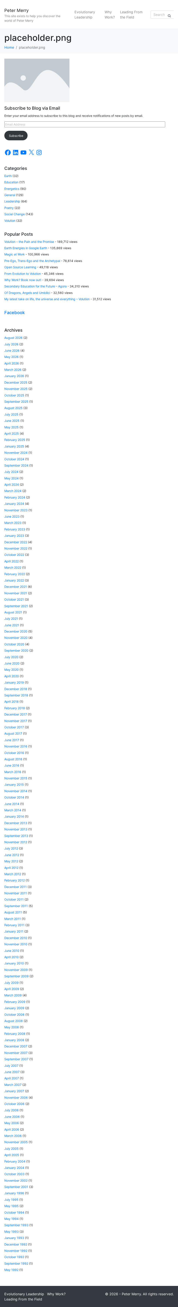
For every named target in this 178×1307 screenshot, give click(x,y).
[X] (31, 152)
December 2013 (15, 823)
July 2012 (11, 848)
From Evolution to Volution (22, 273)
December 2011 (15, 887)
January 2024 (14, 503)
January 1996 (14, 1193)
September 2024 (16, 465)
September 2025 (16, 401)
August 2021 (13, 612)
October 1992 (14, 1257)
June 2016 (11, 765)
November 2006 (16, 1097)
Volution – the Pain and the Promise (29, 242)
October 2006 (14, 1104)
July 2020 (11, 657)
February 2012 (14, 880)
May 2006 (11, 1123)
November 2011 (15, 893)
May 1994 (11, 1219)
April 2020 (11, 676)
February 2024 (14, 497)
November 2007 (16, 1053)
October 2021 (14, 599)
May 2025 (11, 427)
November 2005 (16, 1142)
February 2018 (14, 708)
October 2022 (14, 555)
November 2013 (15, 829)
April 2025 (11, 433)
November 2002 (16, 1180)
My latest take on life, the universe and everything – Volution (47, 299)
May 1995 (11, 1206)
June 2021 (11, 625)
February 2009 (14, 1002)
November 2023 (16, 510)
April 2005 (11, 1155)
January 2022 (14, 580)
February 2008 (14, 1033)
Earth (8, 176)
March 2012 (12, 874)
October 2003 (14, 1174)
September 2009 (16, 976)
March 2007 (12, 1085)
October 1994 (14, 1212)
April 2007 (11, 1078)
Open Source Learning (20, 267)
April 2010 (11, 957)
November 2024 (16, 452)
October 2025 (14, 395)
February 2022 (14, 574)
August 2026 (13, 338)
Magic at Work (14, 254)
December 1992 (15, 1244)
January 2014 (14, 816)
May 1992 (11, 1270)
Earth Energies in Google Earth (25, 248)
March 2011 (12, 919)
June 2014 (11, 804)
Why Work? (110, 14)
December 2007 (15, 1046)
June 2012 (11, 855)
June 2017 (11, 740)
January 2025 (14, 446)
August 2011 (13, 912)
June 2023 (12, 516)
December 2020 (15, 631)
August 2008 (13, 1021)
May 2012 (11, 861)
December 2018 (15, 689)
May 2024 (11, 478)
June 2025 (12, 420)
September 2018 (16, 695)
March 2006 (13, 1136)
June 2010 (11, 951)
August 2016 (13, 759)
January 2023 (14, 535)
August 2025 (13, 408)
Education (11, 182)
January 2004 (14, 1168)
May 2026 (11, 357)
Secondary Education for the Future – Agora (35, 286)
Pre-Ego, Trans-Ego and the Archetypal (32, 261)
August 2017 (13, 733)
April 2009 (11, 989)
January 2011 (13, 931)
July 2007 (11, 1065)
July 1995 (11, 1199)
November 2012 (15, 842)
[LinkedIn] (15, 152)
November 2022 (15, 548)
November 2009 (16, 970)
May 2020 (11, 669)
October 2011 (14, 899)
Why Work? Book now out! (22, 280)
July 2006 (11, 1110)
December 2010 (15, 938)
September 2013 (16, 836)
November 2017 (15, 721)
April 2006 (11, 1129)
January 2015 (14, 784)
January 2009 (14, 1008)
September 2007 (16, 1059)
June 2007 (12, 1072)
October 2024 (14, 459)
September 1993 (16, 1225)
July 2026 (11, 344)
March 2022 (12, 567)
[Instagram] (39, 152)
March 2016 (12, 772)
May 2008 (11, 1027)
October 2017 (14, 727)
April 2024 (11, 484)
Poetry (9, 208)
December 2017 (15, 714)
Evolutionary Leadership (84, 14)
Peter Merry (16, 10)
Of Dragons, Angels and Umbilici (27, 293)
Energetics (11, 189)
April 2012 (11, 868)
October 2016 (14, 753)
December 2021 (15, 586)
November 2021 (15, 593)
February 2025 (14, 440)
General (9, 195)
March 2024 (12, 491)
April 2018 (11, 701)
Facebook (14, 312)
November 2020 (16, 637)
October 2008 (14, 1014)
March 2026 (12, 369)
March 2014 (12, 810)
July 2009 (11, 982)
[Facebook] (7, 152)
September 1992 (16, 1263)
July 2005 (11, 1148)
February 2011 (14, 925)
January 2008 (14, 1040)
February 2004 (14, 1161)
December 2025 (15, 382)
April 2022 (11, 561)
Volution (9, 220)
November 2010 (15, 944)
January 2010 (14, 963)
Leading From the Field (131, 14)
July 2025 (11, 414)
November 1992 (15, 1250)
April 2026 (11, 363)
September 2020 (16, 650)
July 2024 (11, 472)
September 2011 (16, 906)
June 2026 (12, 350)
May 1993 (11, 1231)
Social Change (14, 214)
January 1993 (14, 1238)
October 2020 (14, 644)
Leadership (12, 201)
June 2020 (12, 663)
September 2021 (16, 606)
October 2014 (14, 797)
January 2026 (14, 376)
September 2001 (16, 1187)
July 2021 (11, 618)
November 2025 (16, 389)
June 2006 (12, 1116)
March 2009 (13, 995)
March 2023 (12, 523)
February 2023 (14, 529)
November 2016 (15, 746)
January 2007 (14, 1091)
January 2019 (14, 682)
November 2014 (15, 791)
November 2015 (15, 778)
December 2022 (15, 542)
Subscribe (16, 135)
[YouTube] (23, 152)
